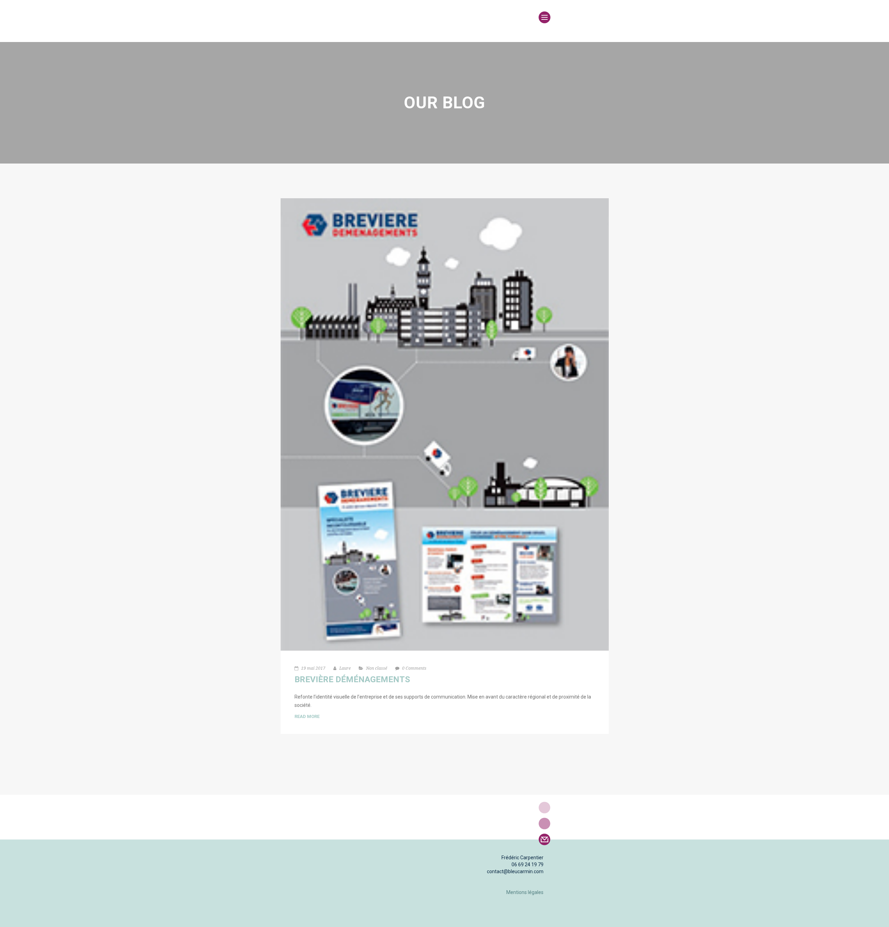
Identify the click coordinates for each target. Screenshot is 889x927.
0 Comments (414, 668)
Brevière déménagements (352, 679)
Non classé (376, 668)
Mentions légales (524, 892)
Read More (306, 716)
